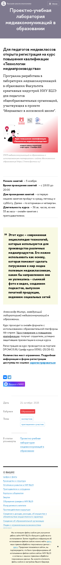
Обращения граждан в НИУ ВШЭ (18, 501)
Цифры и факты (10, 476)
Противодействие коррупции (16, 509)
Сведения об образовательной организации (23, 521)
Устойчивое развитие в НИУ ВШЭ (18, 485)
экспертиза (26, 418)
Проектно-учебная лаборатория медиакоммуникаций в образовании (30, 19)
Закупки (6, 497)
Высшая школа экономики (19, 3)
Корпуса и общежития (13, 493)
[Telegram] (9, 377)
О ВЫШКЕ (8, 472)
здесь (49, 541)
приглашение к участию (32, 424)
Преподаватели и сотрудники (16, 489)
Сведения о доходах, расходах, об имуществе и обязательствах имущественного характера (25, 515)
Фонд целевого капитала (14, 505)
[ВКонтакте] (5, 377)
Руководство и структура (14, 481)
